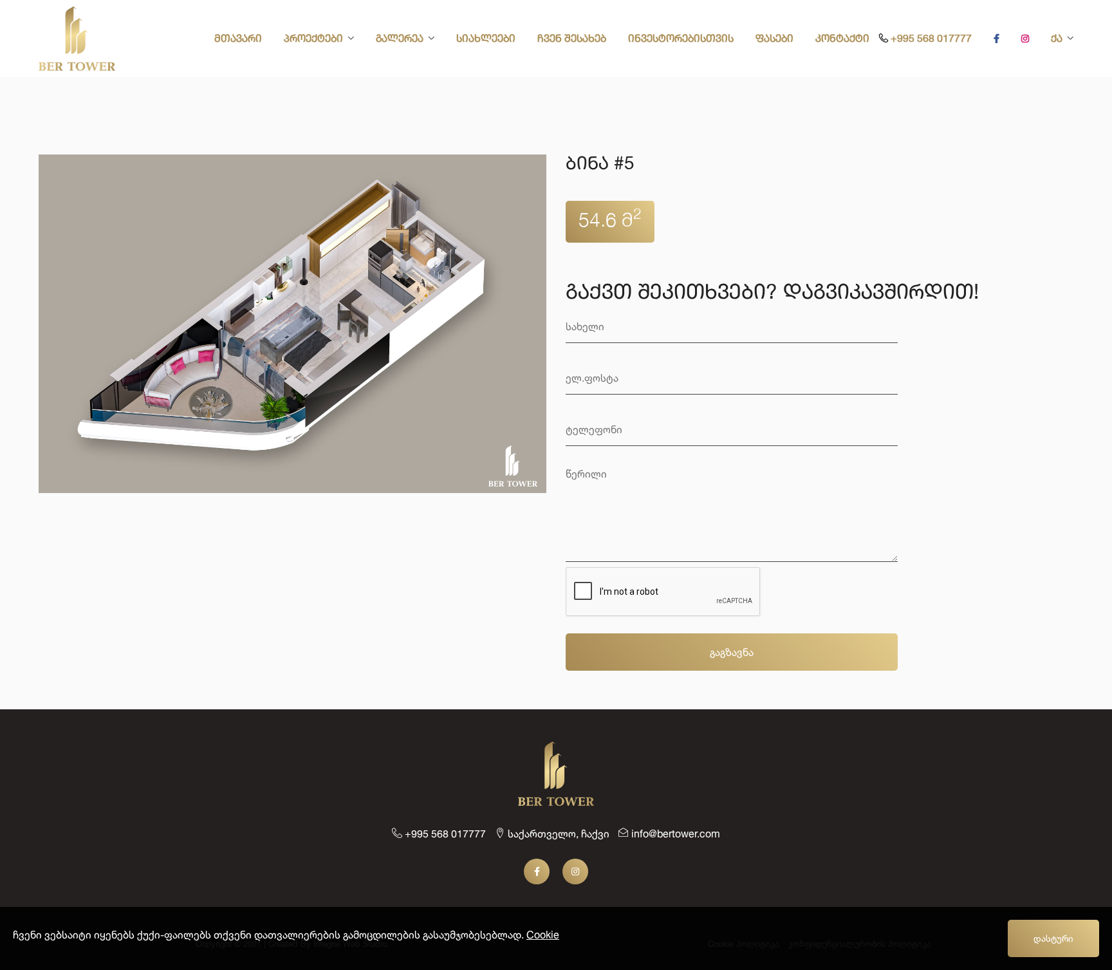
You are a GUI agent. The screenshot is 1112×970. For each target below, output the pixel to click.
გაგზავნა (732, 652)
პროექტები (313, 39)
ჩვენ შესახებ (571, 39)
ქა (1056, 39)
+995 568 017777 (930, 39)
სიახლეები (485, 39)
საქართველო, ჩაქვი (557, 833)
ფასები (774, 39)
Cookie (542, 934)
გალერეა (399, 39)
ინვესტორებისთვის (681, 39)
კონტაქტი (842, 39)
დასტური (1053, 938)
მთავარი (238, 39)
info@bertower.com (674, 833)
